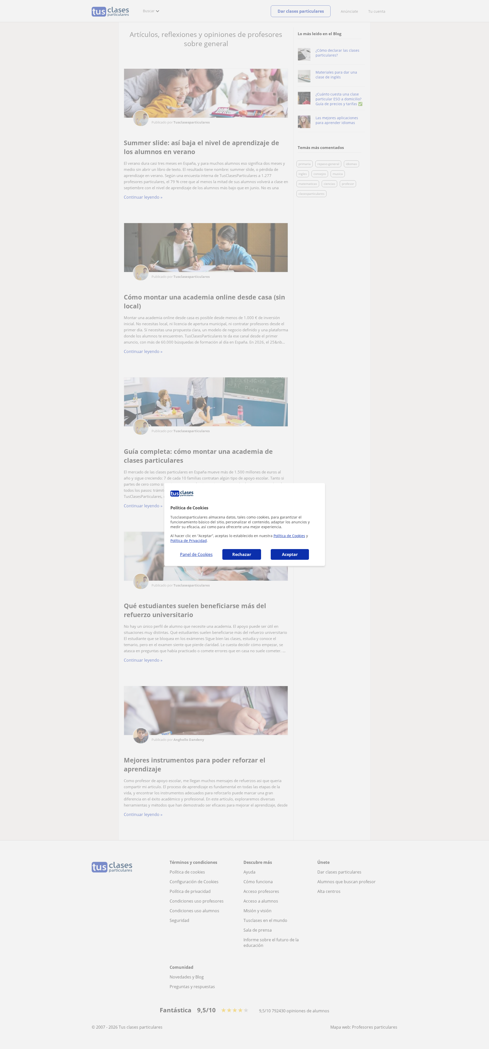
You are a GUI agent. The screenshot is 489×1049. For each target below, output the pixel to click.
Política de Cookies (289, 535)
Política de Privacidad (188, 540)
